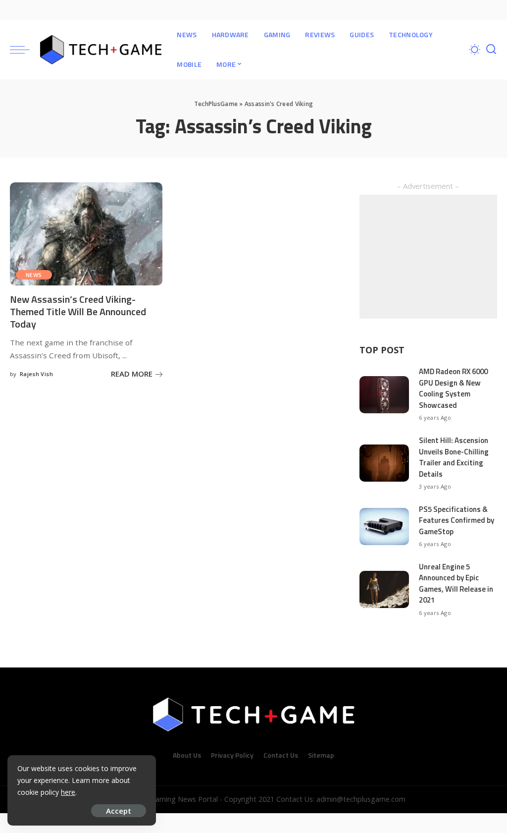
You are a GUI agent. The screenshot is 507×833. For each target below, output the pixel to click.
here (68, 792)
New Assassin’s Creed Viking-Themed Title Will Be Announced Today (78, 311)
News (34, 274)
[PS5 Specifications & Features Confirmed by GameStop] (384, 526)
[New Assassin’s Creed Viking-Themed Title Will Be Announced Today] (86, 233)
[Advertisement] (428, 257)
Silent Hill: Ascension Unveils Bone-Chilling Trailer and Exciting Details (454, 457)
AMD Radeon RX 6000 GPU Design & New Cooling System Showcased (453, 388)
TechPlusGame (216, 104)
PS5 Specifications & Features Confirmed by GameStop (456, 520)
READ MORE (131, 374)
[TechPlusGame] (101, 49)
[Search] (491, 49)
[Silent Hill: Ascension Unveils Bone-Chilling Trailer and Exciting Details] (384, 463)
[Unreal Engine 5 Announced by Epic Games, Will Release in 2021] (384, 589)
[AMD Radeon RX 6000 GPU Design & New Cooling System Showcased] (384, 394)
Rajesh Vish (36, 374)
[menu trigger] (25, 49)
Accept (118, 811)
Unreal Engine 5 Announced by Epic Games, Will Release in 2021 (456, 583)
